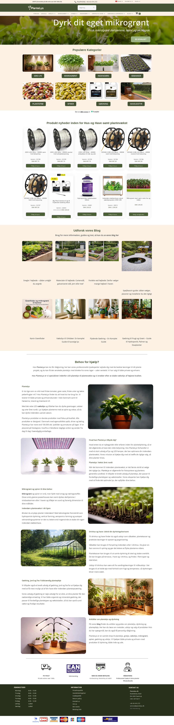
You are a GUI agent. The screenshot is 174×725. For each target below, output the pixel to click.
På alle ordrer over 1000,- (46, 678)
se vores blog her (111, 235)
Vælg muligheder (138, 214)
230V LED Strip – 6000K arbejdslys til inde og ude (87, 153)
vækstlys (133, 636)
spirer (91, 639)
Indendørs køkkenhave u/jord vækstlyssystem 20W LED (113, 199)
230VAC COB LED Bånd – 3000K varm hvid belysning (112, 153)
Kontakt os (128, 1)
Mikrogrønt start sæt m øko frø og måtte (138, 199)
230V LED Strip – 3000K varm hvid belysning (35, 153)
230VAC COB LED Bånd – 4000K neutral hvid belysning (138, 153)
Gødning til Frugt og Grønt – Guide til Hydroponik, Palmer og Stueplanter (136, 341)
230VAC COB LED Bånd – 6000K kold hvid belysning (35, 199)
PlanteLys (105, 470)
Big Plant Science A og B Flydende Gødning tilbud (61, 201)
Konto (137, 1)
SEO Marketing (135, 708)
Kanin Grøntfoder (37, 338)
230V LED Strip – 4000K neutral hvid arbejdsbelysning (61, 153)
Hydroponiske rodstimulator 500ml (87, 199)
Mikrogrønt (27, 494)
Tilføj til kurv (35, 166)
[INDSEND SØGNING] (94, 8)
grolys (126, 636)
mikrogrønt (143, 636)
